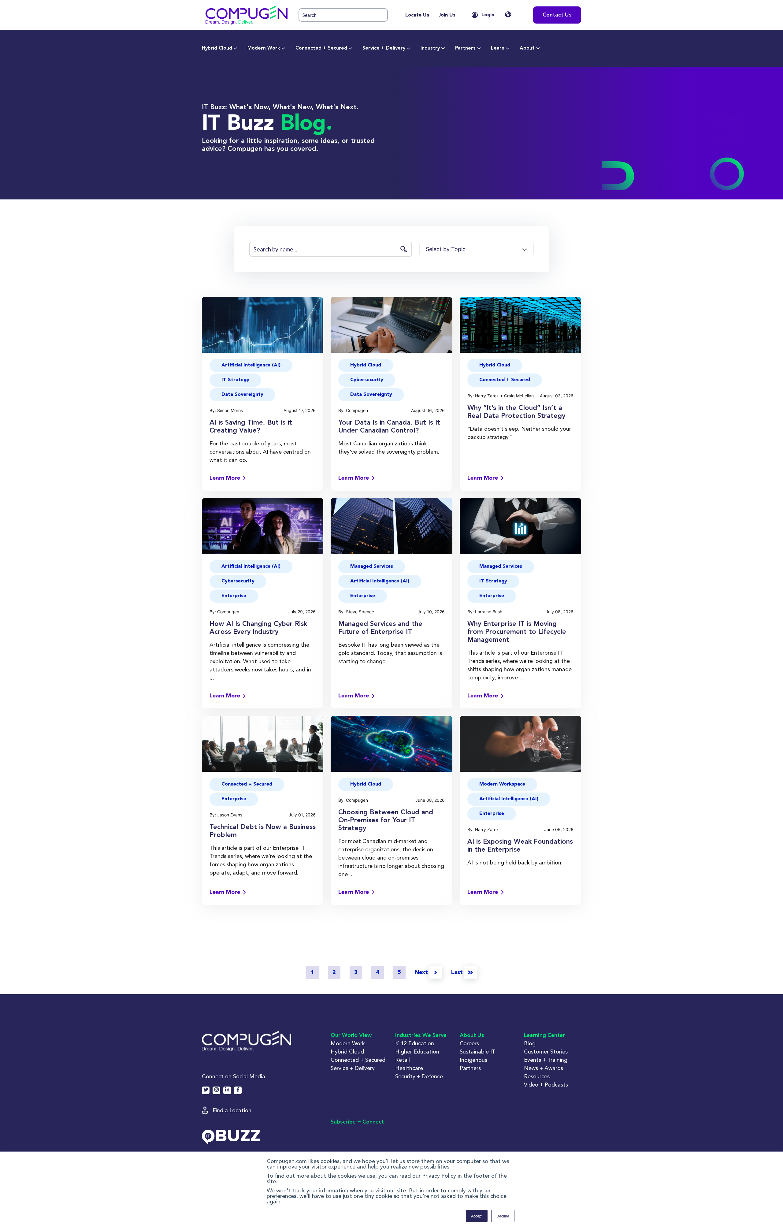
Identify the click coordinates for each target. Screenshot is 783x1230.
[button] (246, 15)
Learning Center (544, 1035)
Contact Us (557, 15)
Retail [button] (402, 1060)
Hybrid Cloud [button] (365, 365)
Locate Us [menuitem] (417, 15)
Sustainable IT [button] (477, 1051)
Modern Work (263, 48)
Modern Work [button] (348, 1043)
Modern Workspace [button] (502, 784)
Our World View (351, 1035)
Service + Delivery (383, 48)
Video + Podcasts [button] (546, 1084)
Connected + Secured (321, 48)
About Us (472, 1035)
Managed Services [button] (371, 566)
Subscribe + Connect (357, 1122)
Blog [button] (530, 1043)
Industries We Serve (421, 1035)
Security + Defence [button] (419, 1076)
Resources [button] (537, 1076)
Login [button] (487, 15)
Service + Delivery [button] (353, 1068)
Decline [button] (502, 1215)
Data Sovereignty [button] (242, 394)
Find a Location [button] (232, 1110)
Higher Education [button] (417, 1051)
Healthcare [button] (409, 1068)
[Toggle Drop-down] (235, 48)
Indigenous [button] (473, 1060)
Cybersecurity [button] (366, 379)
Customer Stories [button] (546, 1051)
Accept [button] (476, 1215)
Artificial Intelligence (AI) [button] (250, 365)
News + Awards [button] (543, 1068)
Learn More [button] (225, 478)
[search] (343, 15)
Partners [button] (470, 1068)
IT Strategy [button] (235, 379)
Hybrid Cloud (217, 48)
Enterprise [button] (233, 595)
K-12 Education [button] (414, 1043)
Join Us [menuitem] (446, 15)
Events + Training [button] (545, 1060)
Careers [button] (469, 1043)
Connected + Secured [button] (504, 379)
